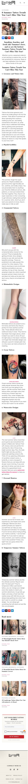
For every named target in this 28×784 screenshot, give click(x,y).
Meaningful (12, 636)
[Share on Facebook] (3, 37)
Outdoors (5, 10)
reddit (14, 248)
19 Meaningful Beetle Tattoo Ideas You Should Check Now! (13, 640)
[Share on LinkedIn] (12, 37)
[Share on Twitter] (6, 37)
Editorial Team (6, 17)
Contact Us (18, 779)
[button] (20, 2)
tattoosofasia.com (15, 782)
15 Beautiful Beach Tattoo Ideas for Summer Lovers (14, 670)
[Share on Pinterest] (9, 37)
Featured (5, 636)
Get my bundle (14, 736)
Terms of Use (10, 779)
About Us (8, 775)
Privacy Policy (17, 775)
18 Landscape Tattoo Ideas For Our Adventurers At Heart (14, 701)
